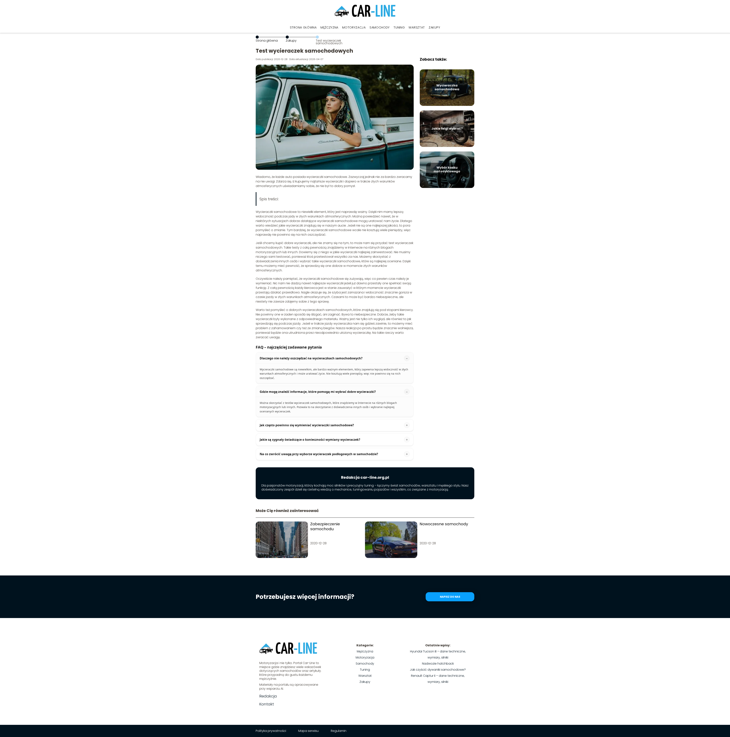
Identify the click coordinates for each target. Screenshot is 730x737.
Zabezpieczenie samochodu (325, 526)
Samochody (380, 27)
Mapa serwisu (308, 731)
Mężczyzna (329, 27)
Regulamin (338, 731)
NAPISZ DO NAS (450, 597)
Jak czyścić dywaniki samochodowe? (438, 669)
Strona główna (303, 27)
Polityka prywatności (271, 731)
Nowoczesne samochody (444, 523)
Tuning (399, 27)
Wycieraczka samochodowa (447, 88)
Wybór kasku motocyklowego (447, 170)
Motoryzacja (354, 27)
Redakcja (268, 696)
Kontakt (266, 704)
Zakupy (434, 27)
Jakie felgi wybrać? (447, 129)
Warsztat (417, 27)
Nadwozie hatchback (438, 663)
